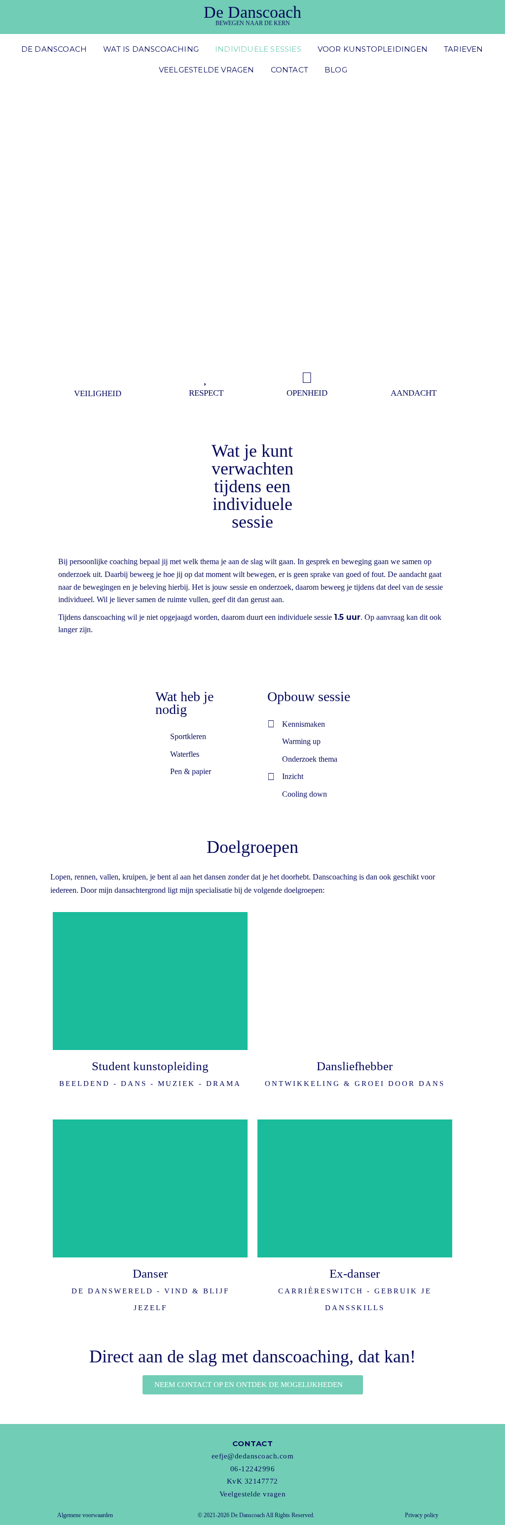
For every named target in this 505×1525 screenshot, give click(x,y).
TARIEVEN (463, 49)
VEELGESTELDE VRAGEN (206, 69)
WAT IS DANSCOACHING (151, 49)
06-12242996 (252, 1469)
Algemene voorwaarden (85, 1515)
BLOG (336, 69)
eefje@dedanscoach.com (253, 1456)
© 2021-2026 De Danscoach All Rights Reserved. (256, 1515)
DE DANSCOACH (54, 49)
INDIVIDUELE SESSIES (258, 49)
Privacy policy (421, 1515)
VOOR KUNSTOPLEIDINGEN (373, 49)
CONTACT (289, 69)
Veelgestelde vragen (252, 1494)
